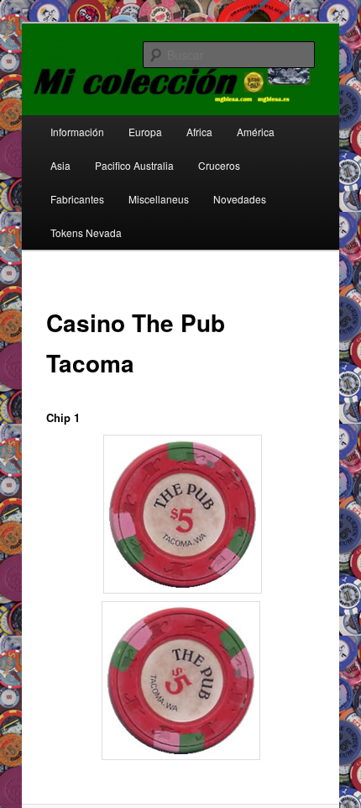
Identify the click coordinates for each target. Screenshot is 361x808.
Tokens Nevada (86, 232)
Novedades (239, 199)
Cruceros (219, 165)
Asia (60, 165)
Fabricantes (77, 199)
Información (77, 131)
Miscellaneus (158, 199)
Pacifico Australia (134, 165)
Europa (145, 131)
